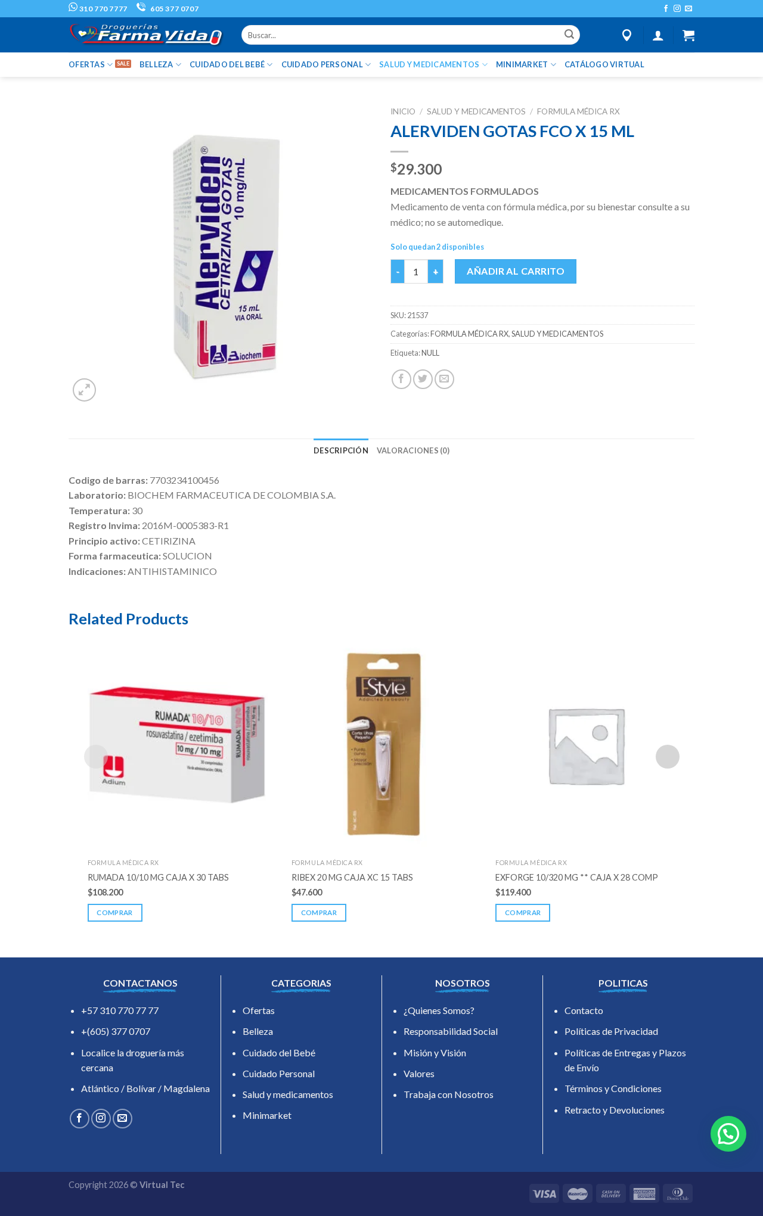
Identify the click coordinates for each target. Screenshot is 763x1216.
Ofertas (259, 1010)
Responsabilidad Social (451, 1031)
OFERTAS (87, 64)
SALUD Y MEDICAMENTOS (429, 64)
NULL (430, 352)
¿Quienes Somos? (439, 1010)
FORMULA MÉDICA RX (578, 111)
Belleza (258, 1031)
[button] (728, 1134)
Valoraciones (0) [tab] (413, 450)
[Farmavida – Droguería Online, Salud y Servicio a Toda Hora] (146, 35)
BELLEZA (156, 64)
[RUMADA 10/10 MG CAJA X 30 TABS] (178, 745)
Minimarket (267, 1115)
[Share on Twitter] (423, 379)
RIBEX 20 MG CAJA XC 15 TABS (352, 877)
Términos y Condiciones (613, 1088)
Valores (419, 1073)
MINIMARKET (522, 64)
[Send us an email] (688, 9)
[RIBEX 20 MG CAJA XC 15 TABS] (381, 745)
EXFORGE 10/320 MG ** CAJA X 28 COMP (576, 877)
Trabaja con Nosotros (449, 1094)
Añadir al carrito (516, 270)
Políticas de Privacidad (611, 1031)
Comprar (114, 912)
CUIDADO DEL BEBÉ (227, 64)
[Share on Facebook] (401, 379)
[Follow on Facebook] (665, 9)
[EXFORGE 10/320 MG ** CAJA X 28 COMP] (585, 745)
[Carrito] (688, 35)
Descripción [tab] (341, 450)
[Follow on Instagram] (677, 9)
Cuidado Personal (279, 1073)
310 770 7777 (102, 8)
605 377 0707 (173, 8)
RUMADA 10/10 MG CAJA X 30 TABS (158, 877)
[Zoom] (84, 390)
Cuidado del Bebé (279, 1052)
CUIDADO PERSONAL (322, 64)
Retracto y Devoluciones (615, 1109)
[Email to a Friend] (444, 379)
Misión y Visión (435, 1052)
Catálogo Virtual (604, 64)
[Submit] (569, 35)
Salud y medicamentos (288, 1094)
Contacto (584, 1010)
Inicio (402, 111)
